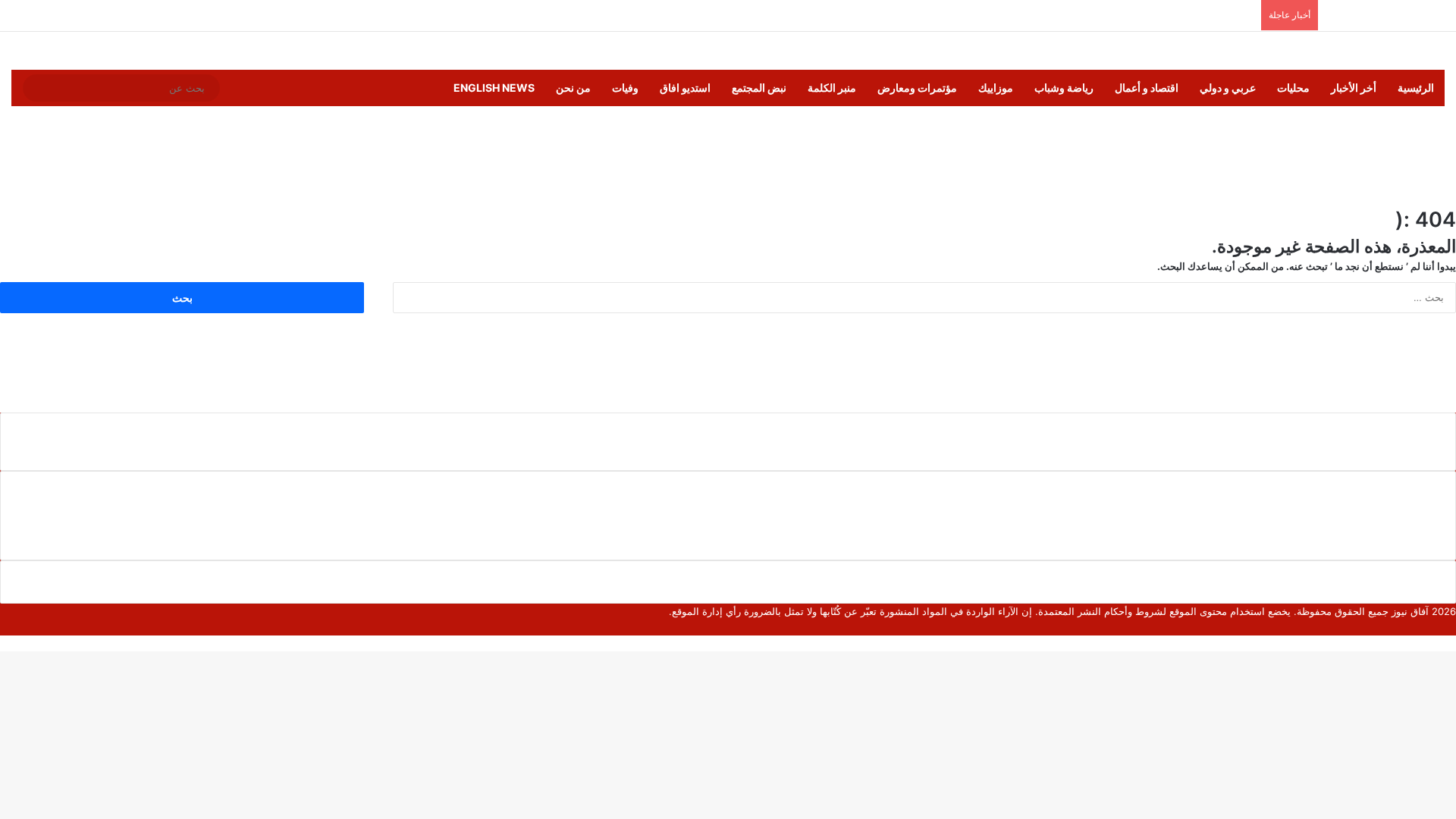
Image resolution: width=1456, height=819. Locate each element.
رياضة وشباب (1064, 87)
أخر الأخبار (1353, 87)
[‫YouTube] (1416, 627)
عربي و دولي (1228, 87)
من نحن (573, 87)
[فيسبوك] (1452, 627)
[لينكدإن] (1428, 627)
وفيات (625, 87)
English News (494, 87)
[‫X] (1440, 627)
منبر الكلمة (832, 87)
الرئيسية (1416, 87)
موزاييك (995, 87)
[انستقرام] (1403, 627)
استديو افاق (685, 87)
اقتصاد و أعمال (1146, 87)
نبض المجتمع (759, 87)
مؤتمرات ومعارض (917, 87)
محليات (1293, 87)
